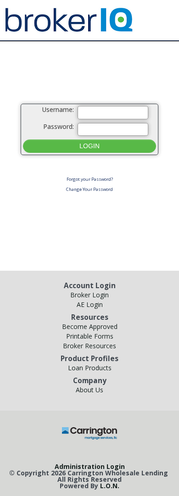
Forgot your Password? (90, 179)
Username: (58, 110)
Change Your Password (89, 189)
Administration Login (90, 466)
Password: (58, 127)
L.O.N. (109, 485)
